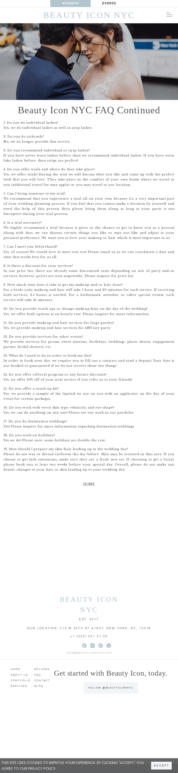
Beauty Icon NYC (89, 15)
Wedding (70, 3)
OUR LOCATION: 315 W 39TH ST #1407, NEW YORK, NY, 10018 (89, 628)
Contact (42, 680)
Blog (38, 686)
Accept (161, 765)
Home (89, 484)
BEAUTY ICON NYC (89, 605)
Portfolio (21, 680)
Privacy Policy (42, 768)
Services (19, 686)
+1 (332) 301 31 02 (89, 636)
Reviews (42, 669)
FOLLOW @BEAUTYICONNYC (111, 687)
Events (109, 3)
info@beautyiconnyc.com (89, 653)
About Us (19, 675)
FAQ (37, 675)
